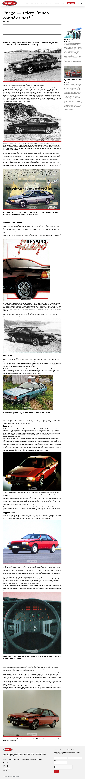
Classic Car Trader (39, 3)
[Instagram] (79, 3)
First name (56, 755)
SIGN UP (56, 771)
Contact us (62, 3)
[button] (82, 3)
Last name (70, 755)
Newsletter (56, 3)
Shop (47, 3)
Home (24, 3)
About (51, 3)
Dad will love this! (68, 39)
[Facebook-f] (76, 3)
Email (55, 760)
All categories (29, 3)
